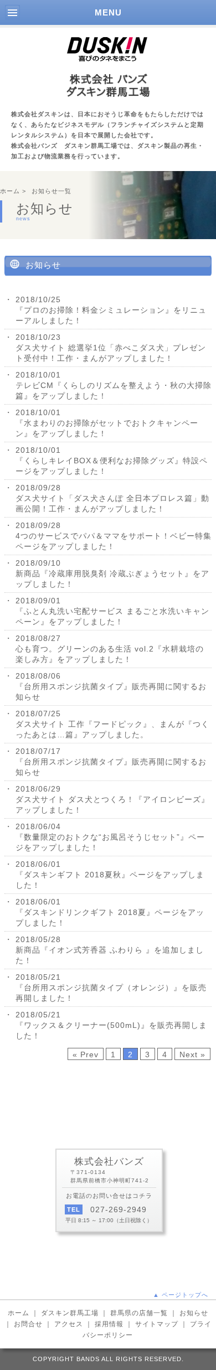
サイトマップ (156, 1324)
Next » (192, 1054)
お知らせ (193, 1313)
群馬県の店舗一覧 (139, 1313)
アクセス (68, 1324)
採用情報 (109, 1324)
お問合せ (28, 1324)
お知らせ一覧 (51, 191)
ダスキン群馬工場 (70, 1313)
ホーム (10, 191)
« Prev (86, 1054)
